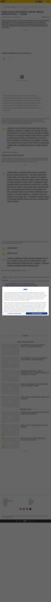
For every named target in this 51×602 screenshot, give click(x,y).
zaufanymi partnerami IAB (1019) (14, 292)
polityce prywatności (29, 306)
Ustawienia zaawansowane (14, 313)
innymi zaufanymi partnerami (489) (29, 292)
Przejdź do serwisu (36, 313)
